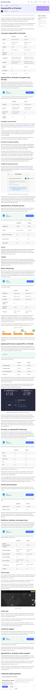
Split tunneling (3, 158)
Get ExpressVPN (29, 92)
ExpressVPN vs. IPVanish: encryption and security (42, 21)
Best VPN (7, 5)
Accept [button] (5, 686)
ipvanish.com (26, 73)
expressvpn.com (14, 73)
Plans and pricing (41, 26)
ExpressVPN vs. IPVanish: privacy (42, 24)
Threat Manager (22, 169)
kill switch (2, 145)
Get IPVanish (30, 281)
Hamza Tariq (5, 10)
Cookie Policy (11, 684)
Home (2, 5)
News (29, 1)
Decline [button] (11, 686)
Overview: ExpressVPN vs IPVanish (42, 18)
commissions (9, 15)
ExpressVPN (21, 655)
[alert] (8, 684)
